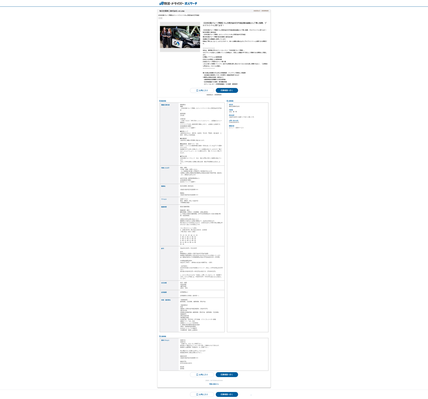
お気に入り (203, 90)
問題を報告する (214, 384)
